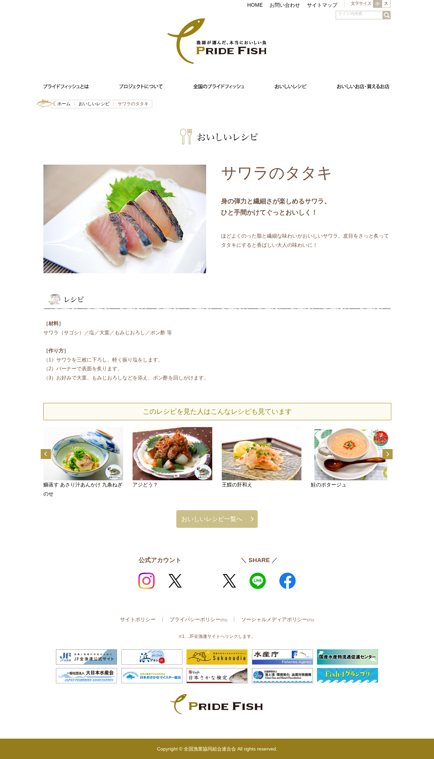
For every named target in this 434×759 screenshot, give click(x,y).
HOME (255, 5)
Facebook (287, 581)
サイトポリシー (138, 619)
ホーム (64, 103)
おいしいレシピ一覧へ (211, 518)
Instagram (146, 581)
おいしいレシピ (94, 103)
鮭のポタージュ (329, 484)
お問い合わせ (285, 5)
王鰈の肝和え (237, 484)
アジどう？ (145, 484)
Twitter (175, 581)
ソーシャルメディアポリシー (277, 619)
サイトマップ (322, 5)
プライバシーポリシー (198, 619)
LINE (258, 581)
